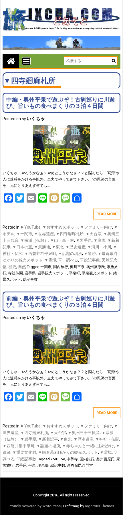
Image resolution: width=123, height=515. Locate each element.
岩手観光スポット (52, 273)
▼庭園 (100, 240)
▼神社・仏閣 (107, 439)
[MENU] (26, 61)
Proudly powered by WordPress (35, 506)
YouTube (58, 459)
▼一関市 (24, 233)
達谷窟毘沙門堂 (80, 465)
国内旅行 (60, 267)
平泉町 (74, 273)
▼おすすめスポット (60, 227)
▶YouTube (30, 227)
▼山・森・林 (62, 240)
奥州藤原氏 (95, 267)
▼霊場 (50, 260)
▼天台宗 (94, 233)
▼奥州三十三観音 (84, 432)
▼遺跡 (90, 253)
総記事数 (30, 279)
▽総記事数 (90, 260)
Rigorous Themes (99, 506)
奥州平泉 (77, 267)
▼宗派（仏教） (34, 240)
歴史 (12, 266)
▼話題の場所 (70, 253)
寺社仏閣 (15, 273)
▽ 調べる (68, 260)
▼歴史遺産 (76, 247)
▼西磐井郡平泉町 (40, 253)
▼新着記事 (48, 439)
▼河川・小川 (99, 247)
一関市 (45, 267)
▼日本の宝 (22, 247)
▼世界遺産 (44, 233)
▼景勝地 (42, 247)
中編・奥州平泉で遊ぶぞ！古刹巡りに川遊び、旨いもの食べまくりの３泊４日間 (60, 102)
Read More (106, 214)
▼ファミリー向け (96, 227)
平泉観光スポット (97, 273)
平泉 (32, 465)
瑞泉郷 (43, 465)
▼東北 (58, 247)
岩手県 (30, 273)
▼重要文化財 (24, 452)
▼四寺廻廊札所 (70, 233)
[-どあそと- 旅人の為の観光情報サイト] (11, 61)
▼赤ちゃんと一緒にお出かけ (88, 445)
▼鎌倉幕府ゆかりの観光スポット (68, 452)
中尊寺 (72, 459)
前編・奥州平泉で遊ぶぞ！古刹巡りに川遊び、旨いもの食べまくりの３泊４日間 (60, 301)
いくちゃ (36, 118)
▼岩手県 (84, 240)
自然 (22, 266)
